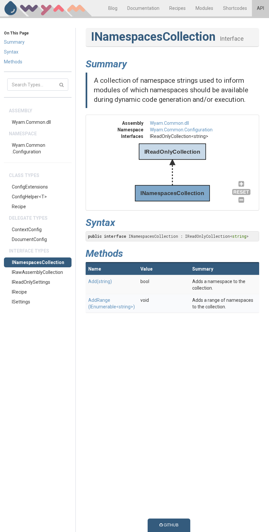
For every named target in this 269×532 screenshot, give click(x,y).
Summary (14, 42)
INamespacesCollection (38, 262)
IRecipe (19, 292)
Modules (204, 8)
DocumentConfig (29, 239)
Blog (112, 8)
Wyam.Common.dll (31, 122)
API (260, 8)
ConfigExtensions (30, 186)
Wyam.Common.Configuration (28, 148)
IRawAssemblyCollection (37, 272)
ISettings (21, 301)
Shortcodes (235, 8)
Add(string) (100, 281)
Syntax (11, 52)
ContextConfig (27, 229)
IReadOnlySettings (31, 282)
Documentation (143, 8)
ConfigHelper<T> (29, 196)
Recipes (177, 8)
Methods (13, 61)
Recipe (19, 206)
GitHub (170, 525)
